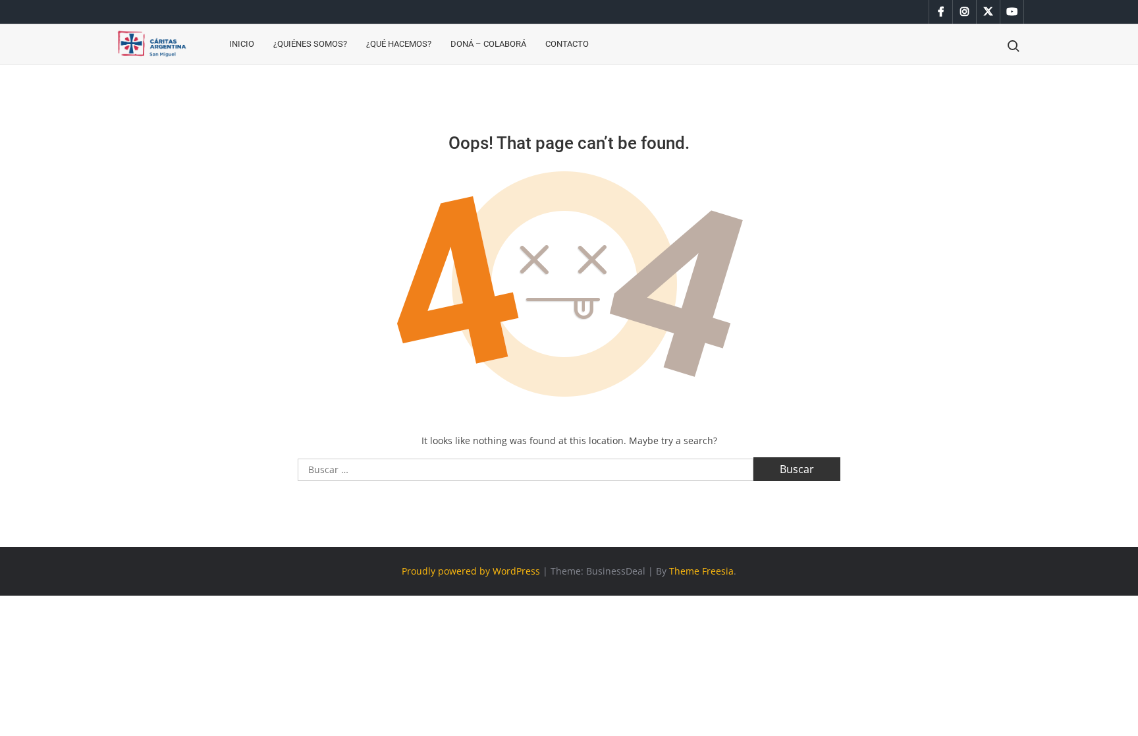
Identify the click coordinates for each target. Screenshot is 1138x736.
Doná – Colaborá (488, 44)
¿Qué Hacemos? (398, 44)
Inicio (241, 44)
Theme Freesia (701, 571)
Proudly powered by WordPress (471, 571)
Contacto (567, 44)
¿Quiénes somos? (310, 44)
